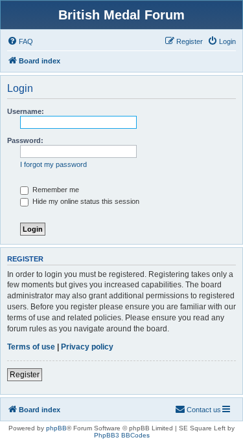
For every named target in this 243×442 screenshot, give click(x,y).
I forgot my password (53, 164)
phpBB (56, 428)
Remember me (54, 189)
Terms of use (31, 346)
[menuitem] (20, 41)
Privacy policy (87, 346)
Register (25, 374)
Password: (25, 140)
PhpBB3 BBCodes (122, 435)
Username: (25, 111)
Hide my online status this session (84, 201)
